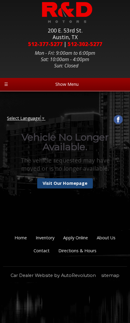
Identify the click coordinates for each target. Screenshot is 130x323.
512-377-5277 (45, 44)
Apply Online (75, 238)
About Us (106, 238)
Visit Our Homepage (65, 183)
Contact (42, 250)
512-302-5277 (85, 44)
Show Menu (41, 84)
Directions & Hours (77, 250)
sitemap (110, 275)
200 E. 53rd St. (65, 34)
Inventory (45, 238)
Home (21, 238)
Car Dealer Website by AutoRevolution (53, 275)
